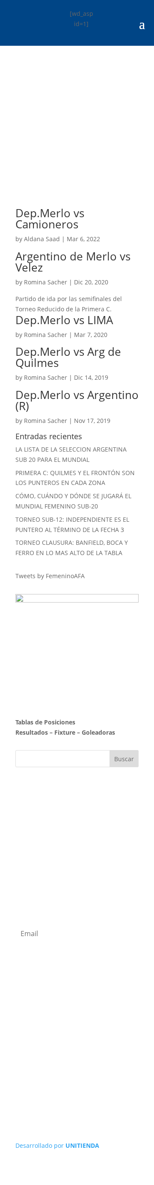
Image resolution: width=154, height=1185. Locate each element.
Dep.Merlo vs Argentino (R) (77, 400)
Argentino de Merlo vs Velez (72, 261)
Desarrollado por (57, 1145)
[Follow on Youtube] (94, 1047)
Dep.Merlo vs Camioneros (49, 218)
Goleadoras (98, 732)
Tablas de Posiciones (45, 722)
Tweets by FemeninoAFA (50, 576)
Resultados (31, 732)
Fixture (64, 732)
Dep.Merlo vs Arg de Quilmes (68, 357)
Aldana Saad (42, 239)
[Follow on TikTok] (111, 1047)
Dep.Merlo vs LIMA (64, 320)
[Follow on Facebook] (77, 1047)
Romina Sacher (45, 282)
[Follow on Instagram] (60, 1047)
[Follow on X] (43, 1047)
